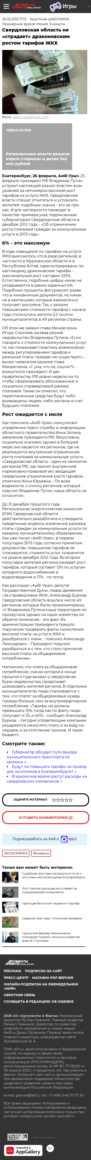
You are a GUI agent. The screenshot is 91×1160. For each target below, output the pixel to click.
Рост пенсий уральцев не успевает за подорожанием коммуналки (49, 890)
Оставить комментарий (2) (46, 818)
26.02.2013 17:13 (14, 19)
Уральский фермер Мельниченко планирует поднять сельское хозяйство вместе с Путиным (51, 937)
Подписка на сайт (43, 971)
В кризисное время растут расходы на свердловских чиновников (47, 779)
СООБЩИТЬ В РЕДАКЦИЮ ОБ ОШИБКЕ (39, 1001)
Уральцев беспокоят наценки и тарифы (51, 903)
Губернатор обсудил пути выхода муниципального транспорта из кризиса (42, 757)
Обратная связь (19, 995)
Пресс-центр (16, 978)
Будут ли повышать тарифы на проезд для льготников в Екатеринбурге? (47, 769)
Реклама (12, 971)
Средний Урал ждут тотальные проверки (52, 918)
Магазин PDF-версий (52, 978)
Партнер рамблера (44, 1137)
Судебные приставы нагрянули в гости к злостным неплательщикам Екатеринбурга (53, 875)
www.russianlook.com (31, 117)
